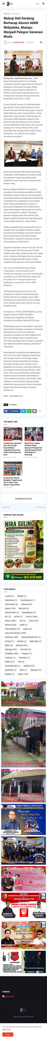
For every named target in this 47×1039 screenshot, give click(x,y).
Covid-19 (31, 617)
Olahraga (11, 649)
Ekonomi (10, 625)
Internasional (11, 604)
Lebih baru (6, 507)
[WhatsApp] (29, 411)
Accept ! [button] (8, 1034)
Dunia (33, 621)
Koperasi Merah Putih (30, 637)
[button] (3, 4)
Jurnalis (9, 596)
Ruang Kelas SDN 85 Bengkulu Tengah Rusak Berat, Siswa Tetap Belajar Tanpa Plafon (13, 481)
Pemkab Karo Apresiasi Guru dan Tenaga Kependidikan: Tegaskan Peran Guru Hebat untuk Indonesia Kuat (12, 449)
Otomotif (25, 649)
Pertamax (10, 658)
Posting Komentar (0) (23, 499)
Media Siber (35, 641)
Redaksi (21, 596)
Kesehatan (11, 637)
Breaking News (28, 600)
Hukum (27, 629)
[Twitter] (23, 411)
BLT (8, 617)
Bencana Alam (12, 612)
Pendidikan (16, 14)
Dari (23, 621)
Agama (10, 608)
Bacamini (24, 608)
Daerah (10, 621)
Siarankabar (11, 600)
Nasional (21, 645)
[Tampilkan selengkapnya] (39, 411)
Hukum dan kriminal (15, 633)
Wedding (9, 674)
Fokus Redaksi (12, 629)
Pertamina (24, 658)
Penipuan (27, 654)
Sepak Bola (10, 670)
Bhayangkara (28, 612)
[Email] (34, 411)
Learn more (6, 1029)
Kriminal (21, 641)
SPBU (23, 670)
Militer (9, 645)
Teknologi (35, 670)
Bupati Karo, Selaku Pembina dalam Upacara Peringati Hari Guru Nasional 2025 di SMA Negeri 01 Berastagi (33, 449)
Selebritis (29, 666)
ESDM (23, 625)
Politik (9, 662)
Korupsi (9, 641)
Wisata (23, 674)
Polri (21, 662)
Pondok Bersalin (12, 666)
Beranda (7, 14)
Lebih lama (40, 507)
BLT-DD (18, 617)
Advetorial (26, 604)
